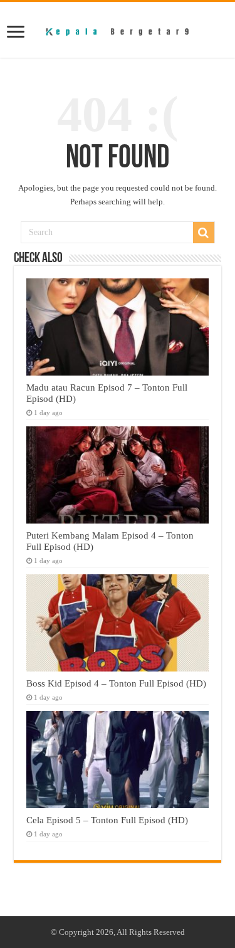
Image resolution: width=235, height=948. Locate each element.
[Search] (203, 232)
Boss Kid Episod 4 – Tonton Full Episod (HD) (116, 683)
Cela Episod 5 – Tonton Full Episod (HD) (107, 819)
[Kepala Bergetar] (117, 29)
